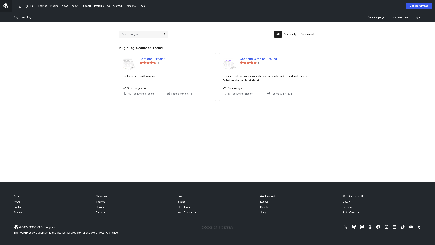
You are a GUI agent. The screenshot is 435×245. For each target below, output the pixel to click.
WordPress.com (353, 196)
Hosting (18, 207)
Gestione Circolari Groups (258, 59)
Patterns (100, 212)
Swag (264, 212)
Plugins (100, 207)
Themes (100, 201)
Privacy (18, 212)
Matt (347, 201)
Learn (181, 196)
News (17, 201)
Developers (184, 207)
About (17, 196)
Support (182, 201)
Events (264, 201)
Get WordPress (419, 5)
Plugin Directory (23, 17)
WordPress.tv (187, 212)
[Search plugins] (165, 34)
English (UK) (52, 227)
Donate (266, 207)
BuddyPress (351, 212)
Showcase (102, 196)
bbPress (349, 207)
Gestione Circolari (152, 59)
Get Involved (267, 196)
